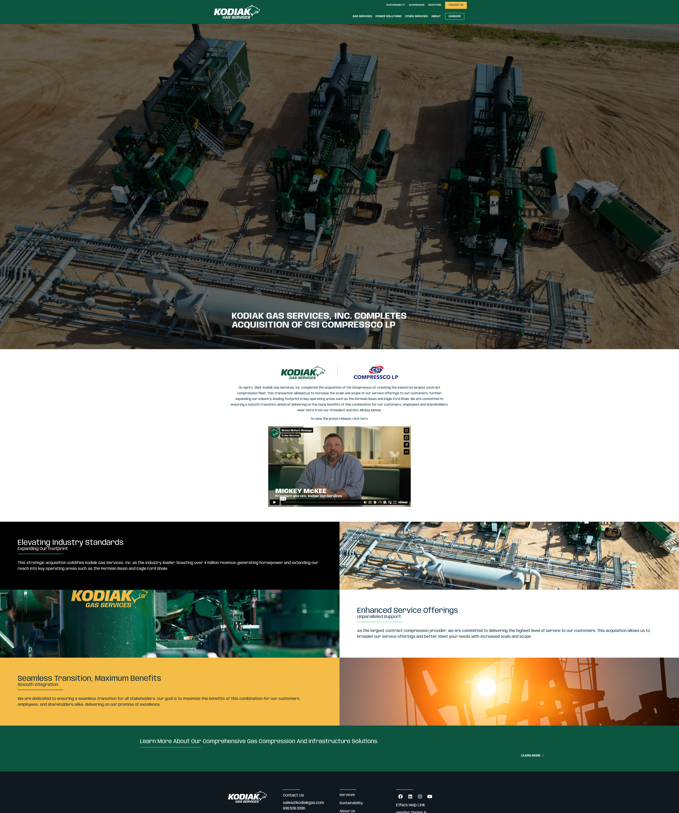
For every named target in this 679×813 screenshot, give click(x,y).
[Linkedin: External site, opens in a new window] (410, 796)
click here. (360, 419)
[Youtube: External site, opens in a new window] (429, 796)
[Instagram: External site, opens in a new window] (420, 796)
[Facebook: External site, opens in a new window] (400, 796)
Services (347, 795)
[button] (396, 5)
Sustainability (351, 803)
